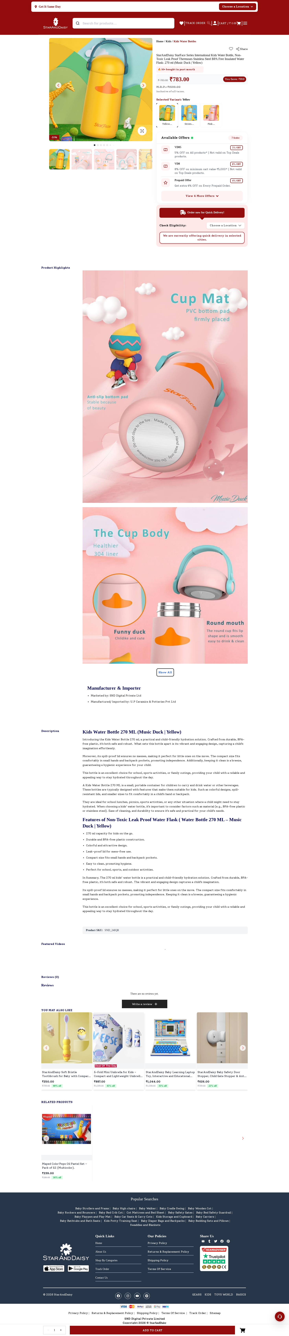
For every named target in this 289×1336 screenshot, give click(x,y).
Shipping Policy (158, 1260)
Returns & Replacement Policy (168, 1251)
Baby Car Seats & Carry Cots (133, 1216)
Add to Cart (152, 1330)
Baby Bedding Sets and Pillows (208, 1221)
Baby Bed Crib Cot (111, 1212)
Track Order (197, 1313)
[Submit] (78, 23)
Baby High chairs (124, 1208)
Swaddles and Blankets (145, 1225)
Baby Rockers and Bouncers (76, 1212)
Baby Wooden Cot (200, 1208)
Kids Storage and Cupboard (174, 1216)
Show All (165, 672)
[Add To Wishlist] (231, 49)
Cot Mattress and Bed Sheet (145, 1212)
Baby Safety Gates (180, 1212)
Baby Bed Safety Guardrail (213, 1212)
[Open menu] (245, 23)
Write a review (142, 1004)
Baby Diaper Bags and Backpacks (163, 1221)
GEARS (197, 1294)
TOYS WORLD (223, 1294)
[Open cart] (243, 1330)
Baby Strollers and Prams (92, 1208)
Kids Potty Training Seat (120, 1221)
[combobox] (123, 23)
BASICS (241, 1294)
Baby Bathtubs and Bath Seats (80, 1221)
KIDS (208, 1294)
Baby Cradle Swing (172, 1208)
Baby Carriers (205, 1216)
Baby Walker (147, 1208)
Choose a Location (235, 6)
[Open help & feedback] (280, 1316)
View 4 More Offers (200, 196)
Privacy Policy (157, 1243)
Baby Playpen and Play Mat (93, 1216)
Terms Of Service (159, 1269)
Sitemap (215, 1313)
